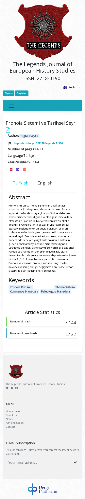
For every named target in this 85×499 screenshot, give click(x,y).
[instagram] (16, 388)
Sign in (9, 93)
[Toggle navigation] (11, 106)
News (9, 419)
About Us (11, 415)
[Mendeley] (11, 169)
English (73, 87)
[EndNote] (17, 169)
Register (22, 93)
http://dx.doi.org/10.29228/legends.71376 (38, 143)
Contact (10, 426)
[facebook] (12, 388)
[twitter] (7, 388)
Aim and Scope (15, 422)
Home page (13, 411)
